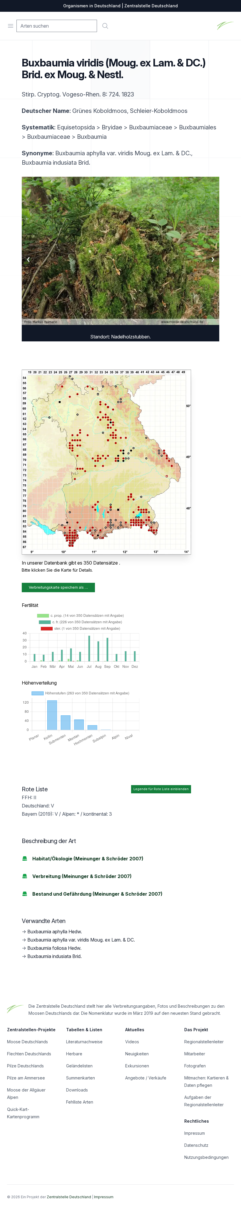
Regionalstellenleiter (204, 1041)
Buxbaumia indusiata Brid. (54, 956)
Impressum (194, 1133)
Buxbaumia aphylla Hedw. (54, 931)
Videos (132, 1041)
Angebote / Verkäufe (145, 1077)
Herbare (74, 1053)
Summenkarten (80, 1077)
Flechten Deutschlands (29, 1053)
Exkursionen (137, 1065)
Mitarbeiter (194, 1053)
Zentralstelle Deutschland (69, 1197)
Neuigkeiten (137, 1053)
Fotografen (195, 1065)
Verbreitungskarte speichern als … (58, 587)
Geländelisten (79, 1065)
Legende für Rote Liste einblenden (161, 789)
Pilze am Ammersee (26, 1077)
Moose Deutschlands (27, 1041)
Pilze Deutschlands (25, 1065)
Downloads (77, 1089)
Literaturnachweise (84, 1041)
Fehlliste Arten (79, 1101)
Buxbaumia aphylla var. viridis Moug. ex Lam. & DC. (81, 940)
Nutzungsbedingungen (206, 1157)
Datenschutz (196, 1145)
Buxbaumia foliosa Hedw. (54, 948)
